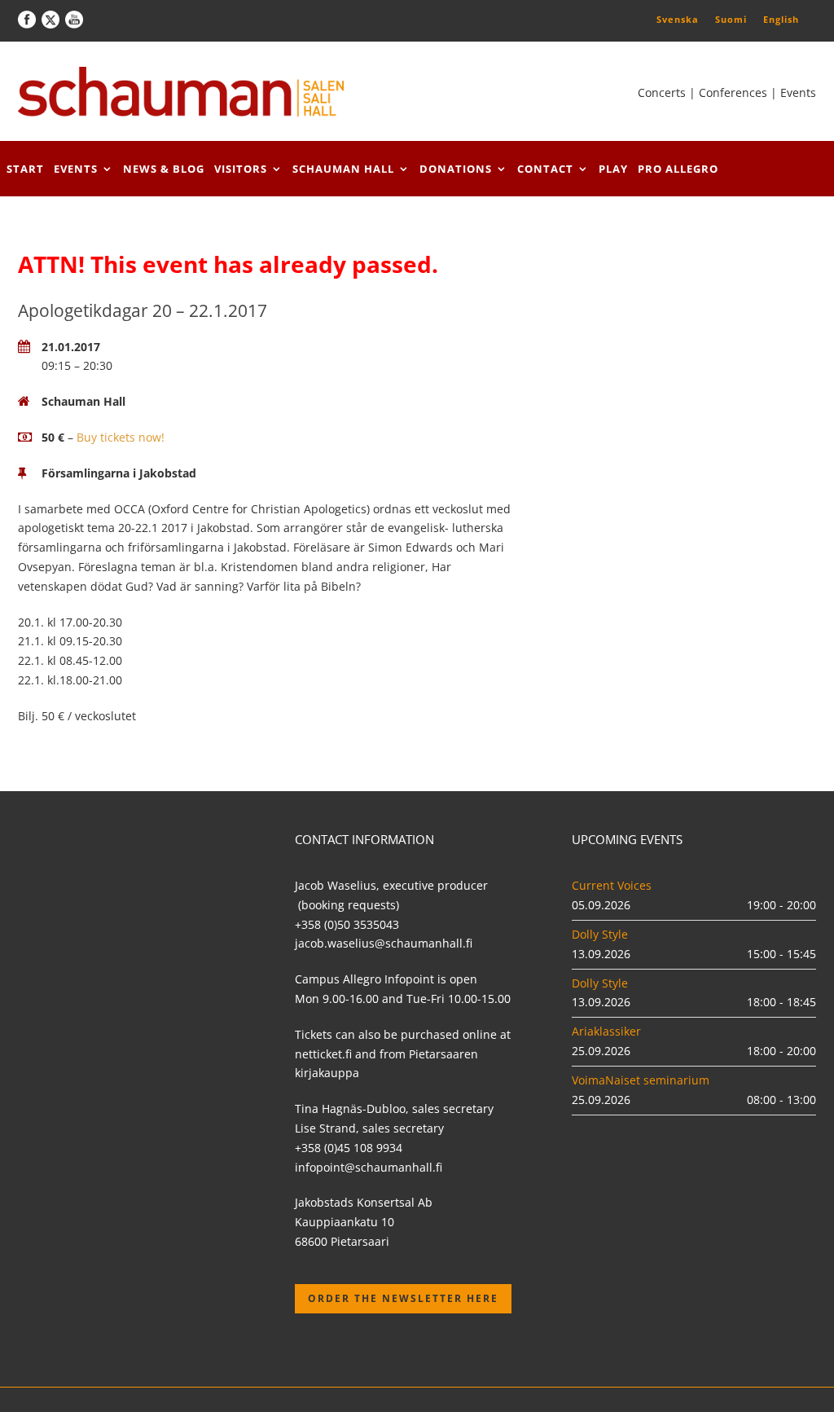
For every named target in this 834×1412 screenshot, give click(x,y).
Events (76, 168)
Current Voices (612, 885)
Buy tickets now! (121, 437)
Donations (455, 168)
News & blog (163, 168)
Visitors (240, 168)
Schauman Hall (343, 168)
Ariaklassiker (606, 1031)
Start (25, 168)
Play (613, 168)
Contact (545, 168)
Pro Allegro (678, 168)
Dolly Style (600, 934)
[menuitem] (677, 19)
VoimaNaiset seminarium (640, 1080)
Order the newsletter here (403, 1298)
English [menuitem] (781, 19)
